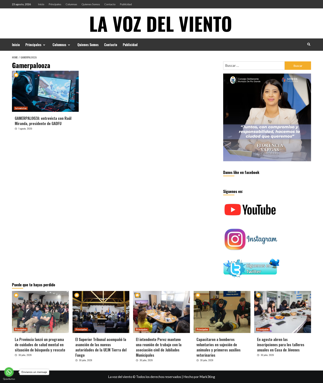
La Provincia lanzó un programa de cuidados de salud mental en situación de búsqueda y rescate (40, 345)
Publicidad (126, 4)
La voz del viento (160, 23)
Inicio (41, 4)
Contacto (110, 4)
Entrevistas (21, 108)
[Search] (308, 44)
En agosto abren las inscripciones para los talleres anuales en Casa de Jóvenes (280, 345)
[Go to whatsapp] (9, 372)
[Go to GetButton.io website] (9, 379)
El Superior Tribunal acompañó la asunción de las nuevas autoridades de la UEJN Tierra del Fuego (101, 347)
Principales (55, 4)
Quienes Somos (90, 4)
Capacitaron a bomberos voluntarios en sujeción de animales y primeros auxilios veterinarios (218, 347)
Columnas (71, 4)
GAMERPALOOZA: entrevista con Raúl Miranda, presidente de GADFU (43, 120)
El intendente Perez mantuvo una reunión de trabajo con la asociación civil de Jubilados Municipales (159, 347)
